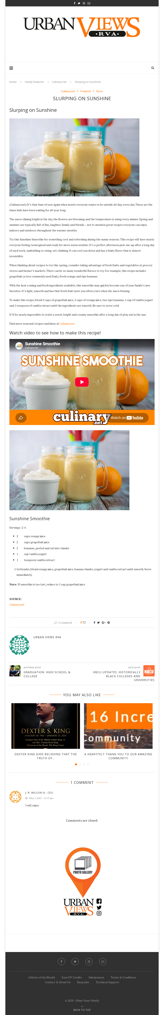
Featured (85, 91)
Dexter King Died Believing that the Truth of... (46, 756)
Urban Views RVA (47, 637)
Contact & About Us (58, 982)
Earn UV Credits (72, 977)
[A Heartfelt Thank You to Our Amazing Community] (118, 726)
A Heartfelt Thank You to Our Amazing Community (118, 756)
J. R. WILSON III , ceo (39, 792)
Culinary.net (59, 82)
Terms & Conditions (123, 977)
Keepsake (83, 982)
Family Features (34, 82)
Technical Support (107, 982)
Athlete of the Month (41, 977)
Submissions (96, 977)
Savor (99, 91)
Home (13, 82)
